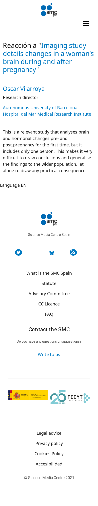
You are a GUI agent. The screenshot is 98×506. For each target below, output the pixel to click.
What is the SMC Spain (49, 273)
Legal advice (49, 433)
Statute (49, 283)
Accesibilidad (49, 464)
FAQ (49, 314)
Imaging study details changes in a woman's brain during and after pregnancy (48, 57)
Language (10, 185)
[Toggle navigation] (86, 23)
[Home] (49, 10)
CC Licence (49, 304)
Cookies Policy (49, 453)
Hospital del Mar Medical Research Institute (47, 114)
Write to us (49, 354)
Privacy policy (49, 443)
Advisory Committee (49, 293)
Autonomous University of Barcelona (40, 107)
